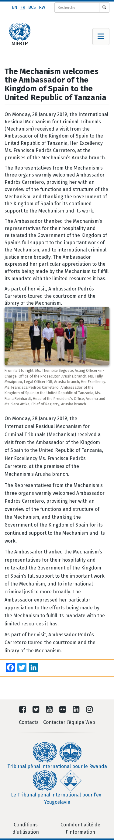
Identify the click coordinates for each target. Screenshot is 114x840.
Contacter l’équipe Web (69, 722)
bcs (32, 7)
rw (42, 7)
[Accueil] (19, 32)
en (14, 7)
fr (22, 7)
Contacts (29, 722)
